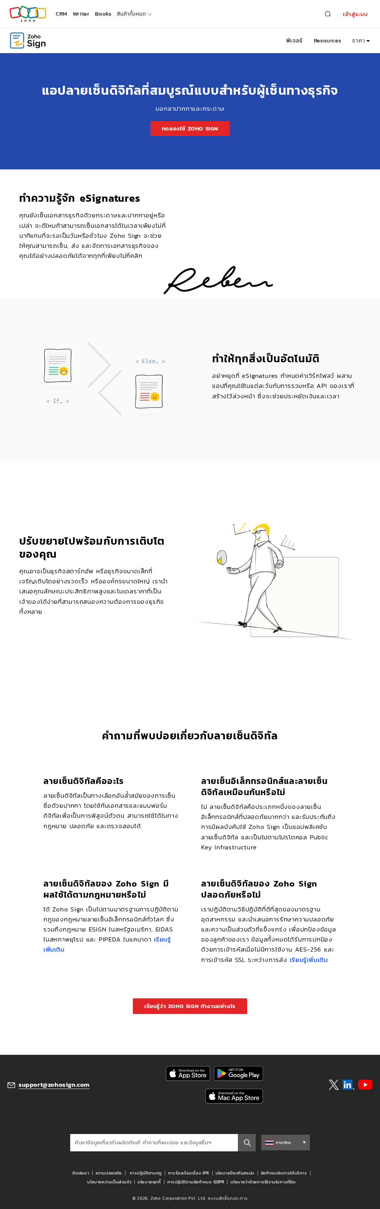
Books (103, 13)
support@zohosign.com (54, 1084)
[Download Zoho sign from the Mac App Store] (234, 1096)
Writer (81, 13)
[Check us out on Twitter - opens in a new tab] (334, 1084)
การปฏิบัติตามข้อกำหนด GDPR (196, 1182)
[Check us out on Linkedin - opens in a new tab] (348, 1085)
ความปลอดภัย (109, 1173)
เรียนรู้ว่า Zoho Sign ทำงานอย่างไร (190, 1006)
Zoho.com (27, 14)
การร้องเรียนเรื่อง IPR (188, 1173)
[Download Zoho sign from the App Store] (188, 1073)
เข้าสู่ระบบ (355, 14)
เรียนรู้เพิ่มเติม (309, 960)
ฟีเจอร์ (294, 40)
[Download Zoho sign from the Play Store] (238, 1073)
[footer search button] (247, 1142)
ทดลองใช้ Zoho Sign (190, 128)
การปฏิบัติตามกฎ (146, 1173)
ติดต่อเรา (80, 1173)
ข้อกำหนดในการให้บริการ (284, 1173)
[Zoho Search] (328, 14)
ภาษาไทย (283, 1142)
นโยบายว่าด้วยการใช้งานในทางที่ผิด (262, 1182)
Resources (327, 40)
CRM (61, 13)
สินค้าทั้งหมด (131, 14)
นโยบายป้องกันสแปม (235, 1173)
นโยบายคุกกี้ (149, 1182)
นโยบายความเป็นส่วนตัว (109, 1182)
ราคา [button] (358, 40)
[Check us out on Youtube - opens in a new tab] (365, 1085)
